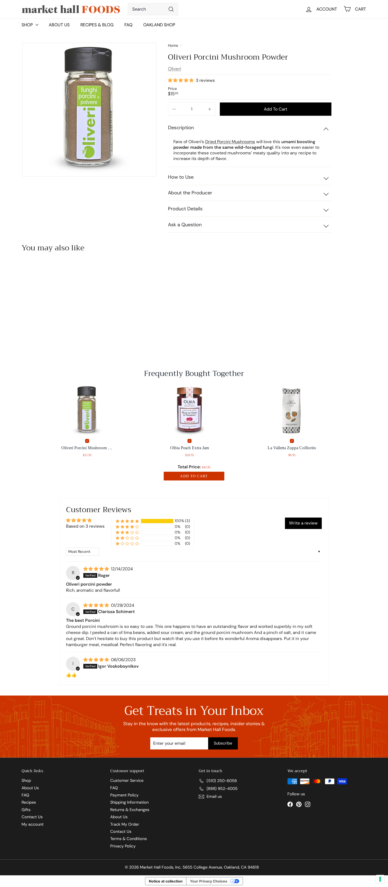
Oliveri (174, 69)
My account (33, 824)
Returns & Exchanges (129, 809)
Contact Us (32, 817)
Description (181, 127)
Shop (26, 780)
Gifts (26, 809)
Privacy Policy (123, 846)
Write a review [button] (303, 523)
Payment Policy (124, 795)
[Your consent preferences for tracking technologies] (380, 879)
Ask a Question (185, 224)
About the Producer (190, 192)
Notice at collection (166, 881)
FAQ (128, 25)
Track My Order (124, 824)
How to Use (181, 177)
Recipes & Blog (97, 25)
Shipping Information (129, 802)
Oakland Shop (159, 25)
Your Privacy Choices (208, 881)
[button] (181, 80)
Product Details (185, 208)
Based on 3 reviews (85, 526)
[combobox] (153, 9)
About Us (59, 25)
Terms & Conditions (128, 838)
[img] (96, 569)
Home (173, 45)
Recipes (29, 802)
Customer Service (126, 780)
